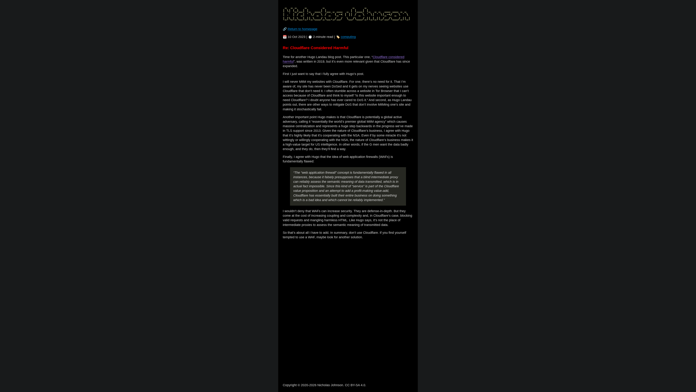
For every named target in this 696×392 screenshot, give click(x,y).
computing (348, 37)
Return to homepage (302, 29)
